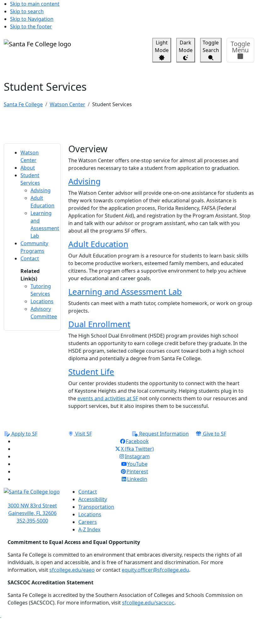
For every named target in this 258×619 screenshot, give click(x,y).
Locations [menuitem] (42, 301)
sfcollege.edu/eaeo (72, 569)
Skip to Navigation (31, 18)
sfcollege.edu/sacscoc (148, 602)
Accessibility (92, 499)
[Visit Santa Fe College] (32, 495)
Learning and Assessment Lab (125, 291)
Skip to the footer (31, 26)
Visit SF (83, 433)
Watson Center (67, 104)
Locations (89, 514)
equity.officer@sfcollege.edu (155, 569)
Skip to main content (34, 3)
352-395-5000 (32, 520)
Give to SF (214, 433)
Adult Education (98, 244)
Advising (84, 181)
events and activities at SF (107, 398)
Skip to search (27, 11)
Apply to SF (23, 433)
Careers (87, 521)
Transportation (96, 506)
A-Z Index (89, 529)
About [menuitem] (27, 167)
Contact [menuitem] (29, 258)
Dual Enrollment (99, 324)
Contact (87, 491)
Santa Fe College (23, 104)
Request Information (163, 433)
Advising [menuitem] (41, 190)
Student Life (91, 371)
